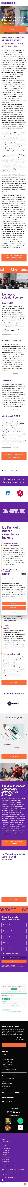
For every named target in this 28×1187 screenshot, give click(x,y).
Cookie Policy (4, 1146)
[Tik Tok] (20, 1112)
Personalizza (13, 607)
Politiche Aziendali (5, 1141)
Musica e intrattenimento (9, 1069)
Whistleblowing (5, 1161)
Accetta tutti (14, 603)
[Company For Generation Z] (8, 1128)
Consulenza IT (6, 1081)
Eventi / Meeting (7, 1064)
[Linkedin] (8, 1112)
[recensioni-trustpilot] (14, 989)
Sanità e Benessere (8, 1057)
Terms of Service (17, 966)
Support (3, 1139)
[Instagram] (11, 1112)
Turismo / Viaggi (7, 1062)
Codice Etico (4, 1154)
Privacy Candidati (5, 1148)
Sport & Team (6, 1067)
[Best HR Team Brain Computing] (8, 1121)
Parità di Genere (5, 1157)
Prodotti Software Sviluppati (8, 1166)
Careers (4, 1088)
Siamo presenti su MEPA (11, 1093)
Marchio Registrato (9, 1102)
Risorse (3, 1163)
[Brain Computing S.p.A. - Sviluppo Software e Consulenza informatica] (8, 3)
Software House (7, 1083)
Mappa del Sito (5, 1152)
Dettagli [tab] (11, 578)
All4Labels (9, 744)
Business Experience (8, 1078)
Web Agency (6, 1086)
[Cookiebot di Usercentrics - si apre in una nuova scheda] (20, 574)
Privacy (3, 1143)
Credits (3, 1137)
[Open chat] (2, 1180)
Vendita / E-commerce (9, 1059)
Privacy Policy (15, 957)
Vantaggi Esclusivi (6, 1159)
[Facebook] (14, 1112)
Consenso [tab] (4, 578)
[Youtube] (17, 1112)
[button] (1, 493)
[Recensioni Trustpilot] (20, 1121)
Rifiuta (14, 612)
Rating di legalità (8, 1097)
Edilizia (4, 1054)
